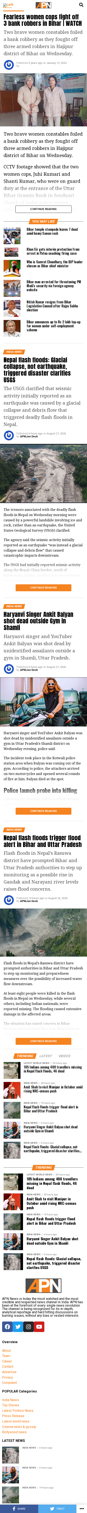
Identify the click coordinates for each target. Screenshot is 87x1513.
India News (10, 1400)
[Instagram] (28, 1327)
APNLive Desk (29, 436)
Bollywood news (14, 1432)
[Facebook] (7, 1327)
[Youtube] (39, 1327)
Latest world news (16, 1421)
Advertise (9, 1372)
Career (7, 1361)
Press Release (13, 1416)
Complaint (9, 1383)
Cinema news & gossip (19, 1427)
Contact (7, 1367)
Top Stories (10, 1405)
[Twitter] (18, 1327)
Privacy (7, 1377)
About (6, 1351)
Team (6, 1356)
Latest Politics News (17, 1411)
